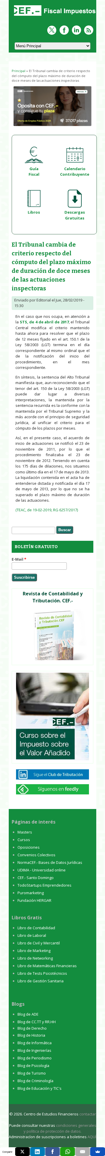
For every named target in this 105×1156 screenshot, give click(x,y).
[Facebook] (52, 1151)
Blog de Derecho (32, 1028)
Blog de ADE (28, 1014)
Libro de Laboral (32, 935)
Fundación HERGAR (34, 900)
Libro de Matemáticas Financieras (47, 965)
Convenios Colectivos (36, 854)
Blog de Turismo (32, 1073)
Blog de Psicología (33, 1065)
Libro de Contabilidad (36, 927)
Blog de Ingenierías (34, 1050)
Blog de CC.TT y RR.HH (37, 1021)
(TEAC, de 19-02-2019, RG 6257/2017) (46, 509)
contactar (87, 1114)
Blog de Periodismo (35, 1058)
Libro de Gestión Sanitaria (41, 981)
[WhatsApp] (67, 1151)
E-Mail (19, 559)
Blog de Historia (31, 1035)
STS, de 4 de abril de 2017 (44, 322)
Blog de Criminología (35, 1080)
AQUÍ (92, 1136)
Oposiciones (29, 847)
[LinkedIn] (37, 1151)
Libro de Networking (35, 958)
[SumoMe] (97, 1151)
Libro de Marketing (34, 950)
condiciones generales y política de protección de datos (60, 1128)
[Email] (82, 1151)
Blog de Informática (35, 1042)
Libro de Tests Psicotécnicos (42, 973)
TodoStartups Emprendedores (44, 885)
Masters (25, 832)
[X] (22, 1151)
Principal (18, 71)
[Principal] (54, 16)
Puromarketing (31, 892)
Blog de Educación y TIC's (40, 1088)
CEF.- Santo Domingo (36, 877)
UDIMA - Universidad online (42, 870)
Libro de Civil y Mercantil (39, 943)
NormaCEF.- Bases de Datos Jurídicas (50, 862)
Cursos (24, 839)
